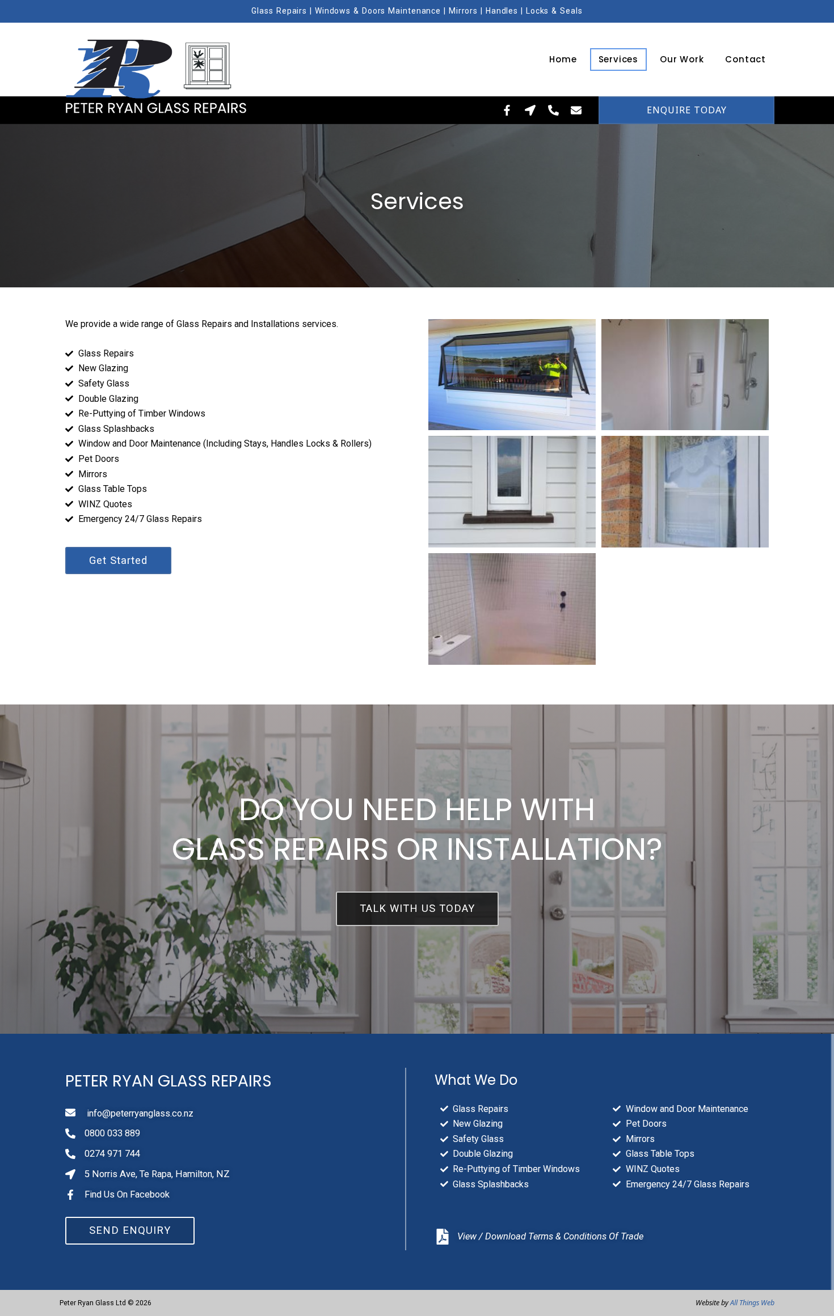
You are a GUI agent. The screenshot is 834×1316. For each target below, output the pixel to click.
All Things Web (752, 1302)
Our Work (682, 59)
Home (562, 59)
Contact (745, 59)
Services (618, 59)
